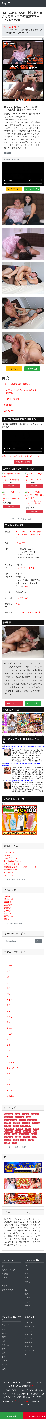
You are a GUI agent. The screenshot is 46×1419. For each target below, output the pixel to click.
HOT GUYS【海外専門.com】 (28, 612)
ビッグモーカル (22, 598)
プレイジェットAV (21, 1401)
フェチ (9, 965)
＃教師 (14, 1134)
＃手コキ (26, 1137)
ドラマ (9, 1074)
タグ (4, 1282)
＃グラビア (27, 1131)
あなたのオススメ (11, 411)
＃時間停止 (8, 1114)
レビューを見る (32, 189)
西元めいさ (9, 916)
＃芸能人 (18, 1131)
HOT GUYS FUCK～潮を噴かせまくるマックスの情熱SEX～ (28, 534)
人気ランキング (8, 1270)
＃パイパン (25, 1123)
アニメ (9, 1091)
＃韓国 (16, 1140)
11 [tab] (39, 735)
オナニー (10, 1079)
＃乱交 (17, 1114)
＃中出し (8, 1123)
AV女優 (5, 1274)
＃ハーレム (36, 1123)
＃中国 (23, 1140)
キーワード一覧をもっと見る (16, 1147)
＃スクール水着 (26, 1126)
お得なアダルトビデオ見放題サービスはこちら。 (22, 456)
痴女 (8, 1057)
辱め (8, 988)
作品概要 (8, 405)
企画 (8, 1022)
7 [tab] (25, 735)
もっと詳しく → (14, 189)
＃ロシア (8, 1140)
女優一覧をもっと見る (13, 923)
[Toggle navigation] (41, 3)
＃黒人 (7, 1143)
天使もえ (8, 908)
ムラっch (8, 855)
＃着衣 (7, 1134)
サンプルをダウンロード (35, 1416)
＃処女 (36, 1128)
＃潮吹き (16, 1123)
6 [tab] (21, 735)
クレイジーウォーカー (13, 858)
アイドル (10, 1000)
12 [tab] (42, 735)
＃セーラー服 (9, 1128)
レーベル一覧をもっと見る (15, 879)
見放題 (4, 1286)
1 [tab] (3, 735)
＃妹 (35, 1131)
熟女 (8, 983)
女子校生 (10, 1028)
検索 (38, 941)
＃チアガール (24, 1134)
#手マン (7, 153)
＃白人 (14, 1143)
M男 (8, 977)
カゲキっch (9, 853)
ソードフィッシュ (11, 875)
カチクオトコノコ (11, 864)
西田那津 (8, 905)
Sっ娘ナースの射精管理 (11, 480)
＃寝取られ (34, 1114)
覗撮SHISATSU (11, 870)
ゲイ (8, 1011)
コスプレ (10, 1062)
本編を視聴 (11, 1416)
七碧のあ (8, 913)
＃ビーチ (28, 1128)
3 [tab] (10, 735)
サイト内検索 (7, 1290)
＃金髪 (35, 1137)
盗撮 (8, 994)
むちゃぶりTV (10, 872)
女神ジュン (9, 896)
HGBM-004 (20, 543)
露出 (8, 1039)
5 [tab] (18, 735)
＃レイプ (25, 1114)
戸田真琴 (8, 911)
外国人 (18, 604)
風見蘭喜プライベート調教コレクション (21, 867)
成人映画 (10, 1096)
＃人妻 (29, 1117)
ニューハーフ (12, 1068)
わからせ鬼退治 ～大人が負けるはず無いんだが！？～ (34, 503)
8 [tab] (28, 735)
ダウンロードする (23, 462)
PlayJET (6, 3)
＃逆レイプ (8, 1137)
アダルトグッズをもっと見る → (23, 519)
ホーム (4, 1266)
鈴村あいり (9, 899)
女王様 (9, 1017)
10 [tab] (35, 735)
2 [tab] (7, 735)
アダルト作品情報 (11, 399)
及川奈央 (8, 919)
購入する (11, 486)
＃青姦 (16, 1126)
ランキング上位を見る (25, 568)
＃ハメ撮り (8, 1131)
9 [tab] (32, 735)
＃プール (19, 1128)
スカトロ (10, 971)
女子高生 (28, 1298)
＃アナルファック (10, 1120)
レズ (8, 1051)
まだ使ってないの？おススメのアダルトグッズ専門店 (22, 391)
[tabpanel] (10, 723)
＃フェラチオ (19, 1117)
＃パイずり (8, 1117)
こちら (26, 586)
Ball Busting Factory (12, 861)
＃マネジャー (32, 1120)
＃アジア (31, 1140)
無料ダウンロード (13, 703)
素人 (8, 1005)
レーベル (5, 1278)
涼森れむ (8, 902)
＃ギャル (8, 1126)
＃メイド (34, 1134)
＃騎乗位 (18, 1137)
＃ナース (22, 1120)
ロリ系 (9, 1034)
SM (8, 960)
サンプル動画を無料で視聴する (17, 384)
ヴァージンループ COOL (34, 480)
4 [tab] (14, 735)
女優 (8, 1045)
